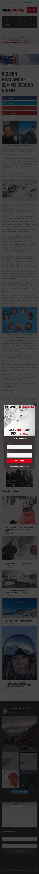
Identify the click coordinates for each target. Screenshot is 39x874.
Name (9, 443)
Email (9, 451)
